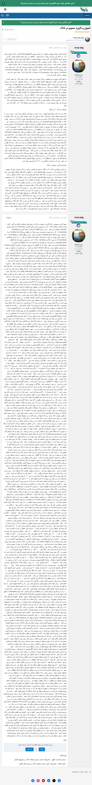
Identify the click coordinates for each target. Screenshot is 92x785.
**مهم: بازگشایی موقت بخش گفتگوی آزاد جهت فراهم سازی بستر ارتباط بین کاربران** (48, 3)
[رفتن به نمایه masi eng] (87, 39)
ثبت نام (29, 749)
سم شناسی (69, 40)
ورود (42, 749)
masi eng (76, 37)
